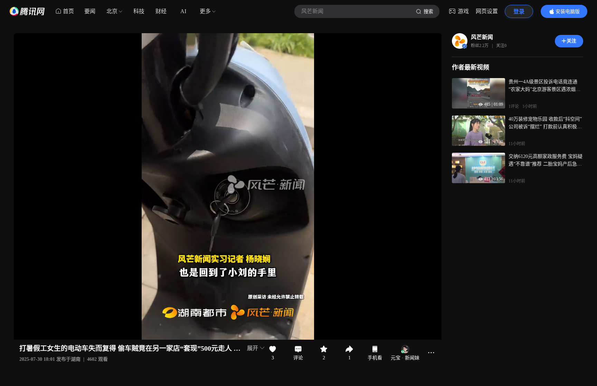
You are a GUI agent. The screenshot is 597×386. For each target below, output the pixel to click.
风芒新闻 (482, 37)
